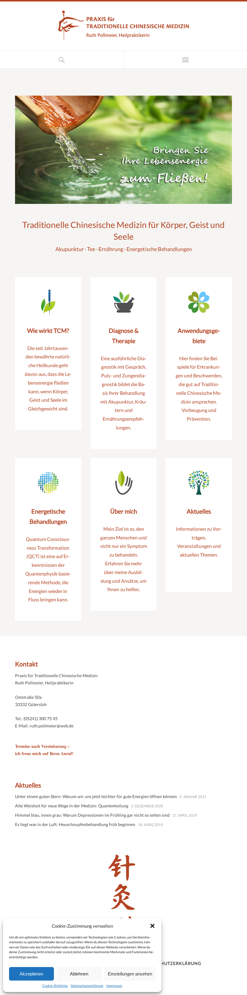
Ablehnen (79, 973)
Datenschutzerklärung (87, 985)
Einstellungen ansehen (130, 973)
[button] (152, 926)
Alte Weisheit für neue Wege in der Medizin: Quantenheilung (71, 805)
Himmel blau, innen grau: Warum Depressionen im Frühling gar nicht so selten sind (92, 815)
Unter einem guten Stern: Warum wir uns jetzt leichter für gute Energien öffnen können (96, 796)
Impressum (114, 985)
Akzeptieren (31, 973)
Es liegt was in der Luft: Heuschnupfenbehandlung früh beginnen (75, 824)
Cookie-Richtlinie (55, 985)
